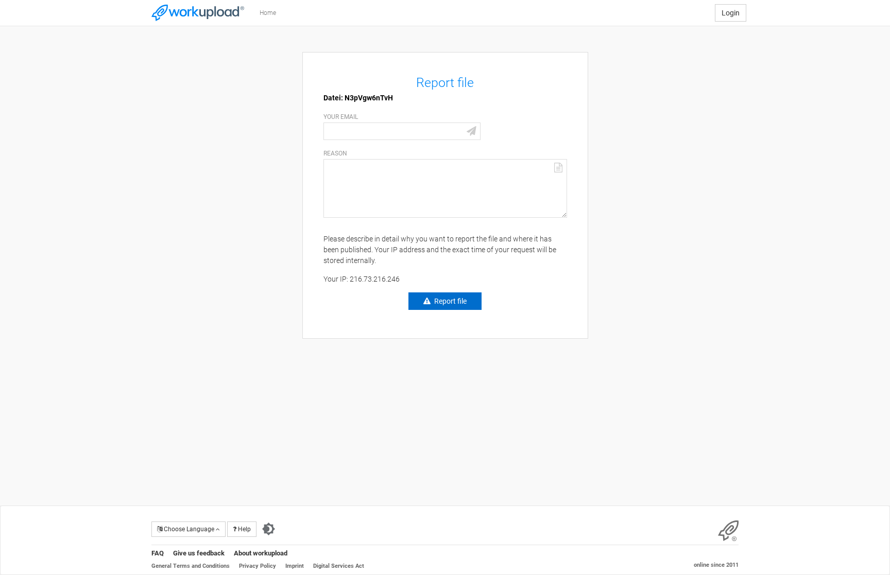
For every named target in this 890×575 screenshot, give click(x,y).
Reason (335, 153)
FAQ (157, 553)
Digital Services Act (338, 566)
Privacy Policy (257, 566)
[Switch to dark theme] (268, 529)
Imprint (294, 566)
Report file (450, 301)
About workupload (260, 553)
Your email (340, 116)
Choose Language (189, 529)
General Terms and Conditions (190, 566)
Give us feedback (199, 553)
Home (268, 12)
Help (243, 529)
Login (731, 13)
